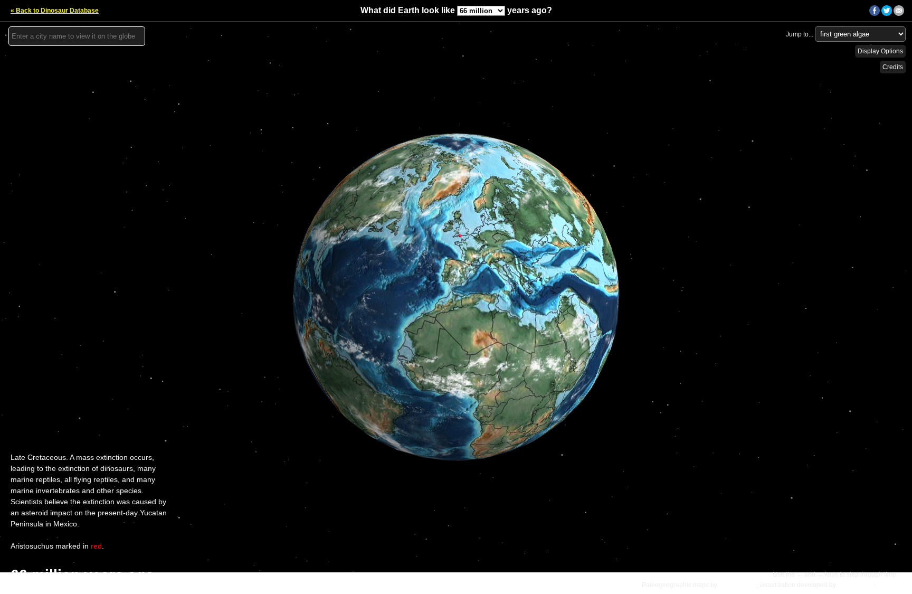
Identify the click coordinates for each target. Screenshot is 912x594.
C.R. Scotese (737, 585)
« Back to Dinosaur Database (55, 10)
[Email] (899, 13)
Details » (891, 585)
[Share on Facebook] (874, 13)
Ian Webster (855, 585)
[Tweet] (886, 13)
